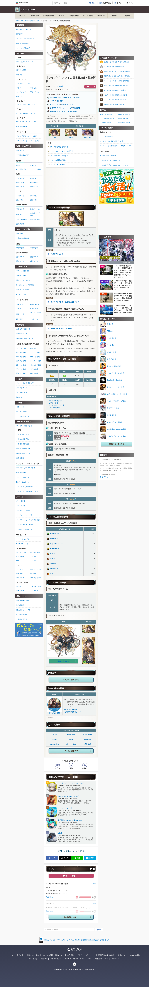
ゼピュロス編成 (35, 365)
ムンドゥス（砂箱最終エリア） (27, 487)
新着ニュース (116, 959)
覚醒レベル (20, 314)
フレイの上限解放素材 (58, 160)
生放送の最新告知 (22, 43)
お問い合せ (122, 955)
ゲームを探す (32, 959)
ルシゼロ (33, 561)
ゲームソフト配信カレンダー (98, 959)
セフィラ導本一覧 (22, 477)
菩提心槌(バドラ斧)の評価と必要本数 (117, 76)
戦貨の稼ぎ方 (21, 182)
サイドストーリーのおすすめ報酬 (28, 520)
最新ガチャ (88, 739)
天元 (17, 561)
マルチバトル (101, 16)
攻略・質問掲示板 (124, 114)
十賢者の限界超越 (22, 238)
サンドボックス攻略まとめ (25, 468)
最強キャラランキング (24, 280)
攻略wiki (44, 959)
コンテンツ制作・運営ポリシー (53, 955)
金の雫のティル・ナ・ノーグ (61, 108)
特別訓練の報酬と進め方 (25, 338)
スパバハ (33, 556)
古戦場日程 (20, 150)
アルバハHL (34, 590)
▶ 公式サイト (105, 477)
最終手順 (19, 200)
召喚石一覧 (20, 407)
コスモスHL (20, 578)
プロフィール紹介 (106, 136)
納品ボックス (35, 209)
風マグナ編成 (21, 365)
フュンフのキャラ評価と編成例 (115, 100)
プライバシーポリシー (84, 955)
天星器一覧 (20, 178)
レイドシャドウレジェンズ (68, 796)
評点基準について (57, 254)
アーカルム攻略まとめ (24, 426)
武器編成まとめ (21, 334)
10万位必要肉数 (21, 219)
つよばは (19, 586)
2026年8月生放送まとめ (24, 29)
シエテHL (33, 573)
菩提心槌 (33, 88)
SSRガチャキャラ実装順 (25, 285)
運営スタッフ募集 (33, 955)
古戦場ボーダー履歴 (35, 214)
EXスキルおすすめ (23, 482)
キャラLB (19, 304)
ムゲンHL (19, 569)
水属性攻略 (20, 248)
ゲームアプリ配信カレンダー (75, 959)
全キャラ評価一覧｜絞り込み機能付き (117, 71)
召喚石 (38, 21)
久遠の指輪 (34, 308)
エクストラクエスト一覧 (25, 524)
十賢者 (127, 16)
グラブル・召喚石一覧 (71, 680)
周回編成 (76, 108)
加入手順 (33, 196)
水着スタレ (20, 75)
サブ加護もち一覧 (22, 416)
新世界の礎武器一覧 (23, 453)
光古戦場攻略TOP (22, 155)
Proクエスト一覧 (22, 544)
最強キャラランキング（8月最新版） (64, 111)
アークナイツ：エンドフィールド (71, 783)
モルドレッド (55, 104)
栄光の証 (53, 564)
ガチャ (61, 16)
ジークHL (19, 573)
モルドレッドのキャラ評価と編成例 (116, 81)
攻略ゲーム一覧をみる (116, 444)
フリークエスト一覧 (23, 510)
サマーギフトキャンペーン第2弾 (27, 141)
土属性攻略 (34, 248)
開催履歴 (19, 214)
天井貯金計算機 (21, 619)
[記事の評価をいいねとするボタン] (71, 765)
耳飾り (18, 308)
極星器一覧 (34, 182)
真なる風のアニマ (56, 543)
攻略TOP (22, 16)
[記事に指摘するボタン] (84, 765)
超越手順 (33, 200)
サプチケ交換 (53, 403)
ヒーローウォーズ (65, 808)
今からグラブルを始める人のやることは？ (115, 165)
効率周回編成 (21, 472)
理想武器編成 (74, 16)
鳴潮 (60, 833)
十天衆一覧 (20, 196)
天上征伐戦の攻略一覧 (24, 529)
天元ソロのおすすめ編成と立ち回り (116, 85)
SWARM (33, 165)
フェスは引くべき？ (23, 83)
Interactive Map (135, 955)
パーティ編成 (71, 744)
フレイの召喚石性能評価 (59, 147)
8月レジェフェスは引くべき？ (61, 97)
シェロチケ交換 (54, 407)
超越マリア (34, 257)
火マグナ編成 (21, 352)
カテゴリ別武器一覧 (23, 329)
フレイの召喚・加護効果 (59, 156)
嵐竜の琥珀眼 (55, 548)
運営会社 (20, 955)
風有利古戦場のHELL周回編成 (61, 328)
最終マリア (20, 257)
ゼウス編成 (34, 369)
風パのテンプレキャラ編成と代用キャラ (65, 302)
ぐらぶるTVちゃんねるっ (25, 39)
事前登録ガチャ (56, 959)
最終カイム (20, 261)
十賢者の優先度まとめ (24, 448)
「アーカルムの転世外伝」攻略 (27, 491)
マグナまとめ (21, 348)
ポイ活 (119, 3)
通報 (94, 883)
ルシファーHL (21, 552)
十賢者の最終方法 (22, 439)
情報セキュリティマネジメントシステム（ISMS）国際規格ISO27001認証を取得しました (77, 940)
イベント (54, 735)
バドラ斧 (59, 101)
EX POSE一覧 (21, 294)
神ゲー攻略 (19, 21)
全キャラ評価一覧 (22, 271)
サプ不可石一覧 (21, 411)
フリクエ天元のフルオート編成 (115, 90)
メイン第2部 (20, 506)
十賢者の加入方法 (22, 434)
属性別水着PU (21, 70)
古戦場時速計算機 (22, 600)
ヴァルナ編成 (35, 357)
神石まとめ (34, 348)
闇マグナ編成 (21, 373)
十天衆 (114, 16)
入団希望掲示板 (105, 123)
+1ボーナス (34, 319)
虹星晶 (52, 554)
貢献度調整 (20, 224)
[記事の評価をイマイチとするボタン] (57, 765)
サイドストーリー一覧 (24, 515)
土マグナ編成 (21, 361)
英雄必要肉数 (35, 219)
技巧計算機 (20, 605)
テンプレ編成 (88, 16)
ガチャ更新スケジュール (25, 62)
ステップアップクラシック (25, 105)
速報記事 (19, 34)
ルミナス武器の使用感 (108, 156)
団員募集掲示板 (123, 118)
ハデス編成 (34, 373)
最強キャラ (35, 16)
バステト (77, 97)
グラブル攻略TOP (71, 751)
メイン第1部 (20, 501)
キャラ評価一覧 (48, 16)
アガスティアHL (36, 578)
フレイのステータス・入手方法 (61, 151)
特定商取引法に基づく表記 (105, 955)
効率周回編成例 (21, 126)
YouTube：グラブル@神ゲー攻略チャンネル (116, 146)
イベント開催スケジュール (25, 113)
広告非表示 (107, 3)
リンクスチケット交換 (56, 405)
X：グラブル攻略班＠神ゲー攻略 (111, 141)
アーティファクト (35, 314)
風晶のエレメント (56, 533)
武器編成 (88, 744)
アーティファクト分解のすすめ (111, 160)
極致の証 (19, 397)
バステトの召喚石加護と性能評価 (115, 95)
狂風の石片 (54, 538)
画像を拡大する (63, 661)
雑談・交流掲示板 (106, 114)
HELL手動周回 (21, 169)
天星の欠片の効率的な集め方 (114, 104)
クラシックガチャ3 (55, 401)
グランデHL (20, 590)
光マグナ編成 (21, 369)
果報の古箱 (34, 187)
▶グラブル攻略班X (70, 710)
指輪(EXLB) (34, 304)
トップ (11, 955)
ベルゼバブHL (35, 552)
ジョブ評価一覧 (21, 388)
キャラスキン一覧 (22, 290)
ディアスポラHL (36, 569)
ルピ (51, 574)
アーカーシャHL (36, 586)
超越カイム (34, 261)
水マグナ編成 (21, 357)
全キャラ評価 (87, 735)
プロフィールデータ (57, 165)
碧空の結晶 (54, 569)
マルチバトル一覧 (22, 539)
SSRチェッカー (21, 615)
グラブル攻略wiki (28, 9)
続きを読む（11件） (71, 917)
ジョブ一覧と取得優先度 (25, 383)
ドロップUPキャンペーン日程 (26, 136)
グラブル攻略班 (57, 86)
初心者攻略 (20, 209)
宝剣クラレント (67, 104)
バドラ (52, 101)
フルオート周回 (35, 169)
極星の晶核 (20, 187)
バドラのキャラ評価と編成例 (114, 67)
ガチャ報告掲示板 (124, 123)
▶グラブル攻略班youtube (73, 712)
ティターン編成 (35, 361)
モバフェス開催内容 (23, 48)
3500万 (18, 165)
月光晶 (52, 559)
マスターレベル (21, 392)
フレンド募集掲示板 (107, 118)
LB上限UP (20, 319)
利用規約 (71, 955)
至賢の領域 (20, 458)
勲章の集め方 (35, 178)
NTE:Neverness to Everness (70, 820)
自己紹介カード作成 (23, 610)
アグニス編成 (35, 352)
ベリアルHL (20, 556)
